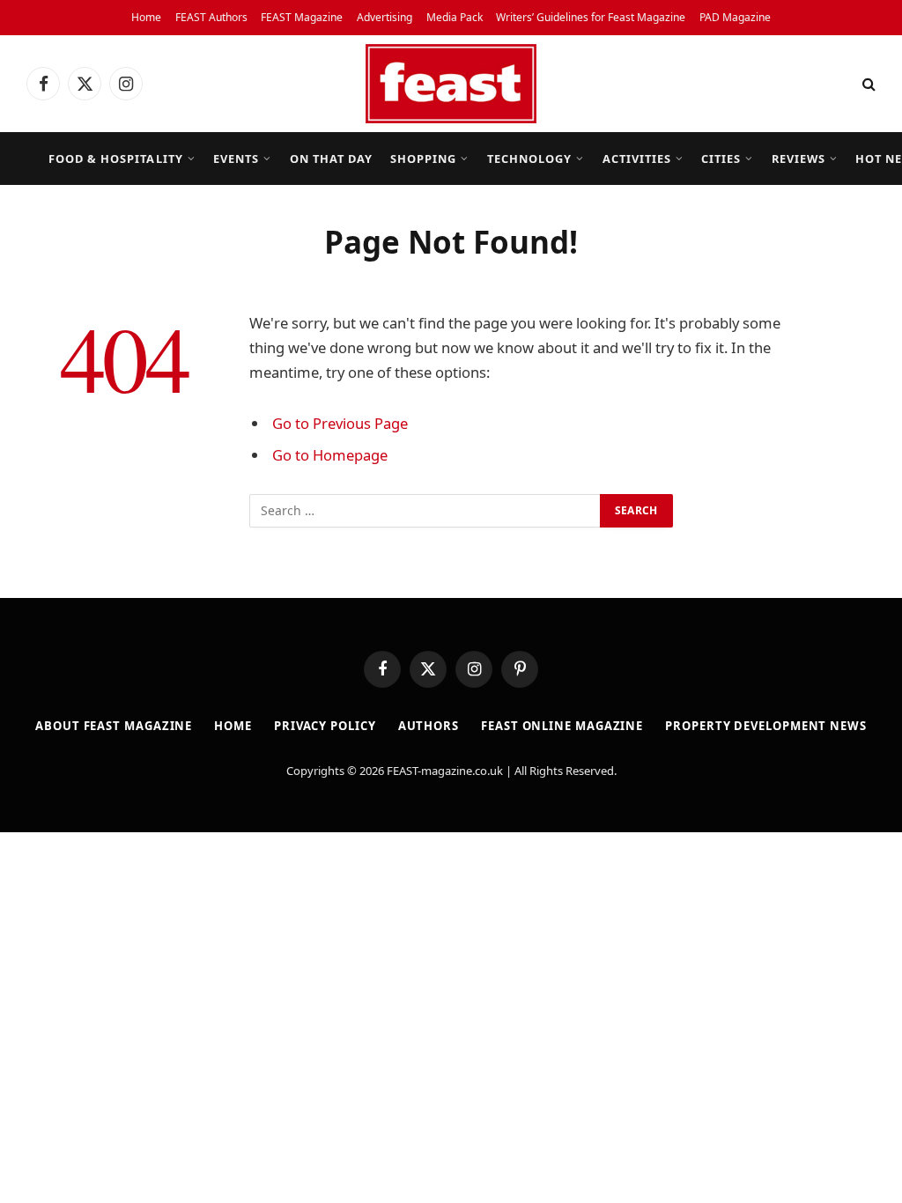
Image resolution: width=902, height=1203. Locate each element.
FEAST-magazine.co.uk (445, 771)
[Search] (867, 84)
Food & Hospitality (115, 158)
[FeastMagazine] (451, 83)
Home (146, 17)
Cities (721, 158)
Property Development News (766, 726)
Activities (637, 158)
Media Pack (454, 17)
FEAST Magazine (302, 17)
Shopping (423, 158)
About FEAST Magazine (113, 726)
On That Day (331, 158)
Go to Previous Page (340, 423)
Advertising (384, 17)
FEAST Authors (211, 17)
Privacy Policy (325, 726)
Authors (428, 726)
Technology (529, 158)
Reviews (798, 158)
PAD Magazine (735, 17)
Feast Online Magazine (562, 726)
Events (236, 158)
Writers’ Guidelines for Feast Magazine (590, 17)
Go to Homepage (330, 455)
